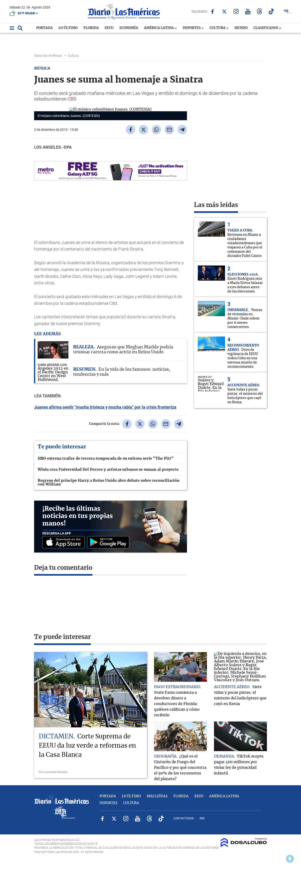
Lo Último (68, 28)
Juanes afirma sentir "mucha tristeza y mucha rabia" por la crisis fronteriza (105, 407)
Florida (91, 28)
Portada (44, 28)
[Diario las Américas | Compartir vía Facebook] (130, 129)
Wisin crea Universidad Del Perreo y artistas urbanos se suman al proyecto (108, 469)
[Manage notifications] (290, 858)
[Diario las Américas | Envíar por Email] (169, 129)
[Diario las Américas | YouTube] (248, 11)
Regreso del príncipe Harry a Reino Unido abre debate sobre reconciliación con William (108, 482)
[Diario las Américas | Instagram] (236, 11)
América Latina (159, 28)
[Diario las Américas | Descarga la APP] (64, 542)
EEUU (109, 28)
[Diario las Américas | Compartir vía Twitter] (143, 129)
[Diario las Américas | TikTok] (271, 11)
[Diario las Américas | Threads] (259, 11)
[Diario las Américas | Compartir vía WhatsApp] (156, 129)
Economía (128, 28)
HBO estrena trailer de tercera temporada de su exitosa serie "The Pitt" (106, 458)
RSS (202, 818)
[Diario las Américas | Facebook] (212, 11)
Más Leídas (157, 796)
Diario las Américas (48, 55)
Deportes (192, 28)
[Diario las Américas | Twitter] (224, 11)
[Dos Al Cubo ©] (244, 846)
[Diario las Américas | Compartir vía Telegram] (182, 129)
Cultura (218, 28)
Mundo (241, 28)
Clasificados (266, 28)
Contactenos (184, 818)
